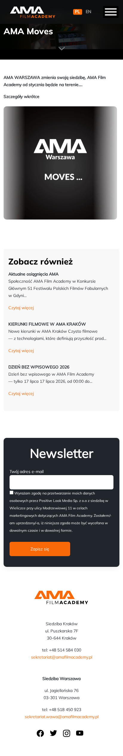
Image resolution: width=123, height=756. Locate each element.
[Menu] (111, 12)
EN (88, 12)
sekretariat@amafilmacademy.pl (61, 657)
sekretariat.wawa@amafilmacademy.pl (62, 716)
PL (77, 12)
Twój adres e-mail (27, 471)
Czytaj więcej (21, 307)
